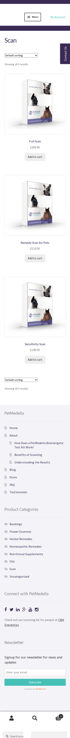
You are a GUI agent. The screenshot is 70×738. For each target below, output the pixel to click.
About (14, 435)
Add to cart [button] (35, 157)
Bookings (16, 524)
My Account (58, 17)
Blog (13, 470)
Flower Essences (20, 531)
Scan (13, 569)
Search (35, 718)
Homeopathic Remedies (26, 546)
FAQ (12, 485)
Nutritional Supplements (26, 554)
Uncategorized (19, 576)
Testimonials (18, 492)
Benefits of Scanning (28, 455)
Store (13, 477)
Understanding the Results (32, 462)
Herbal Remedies (21, 539)
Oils (12, 561)
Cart (54, 715)
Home (14, 428)
